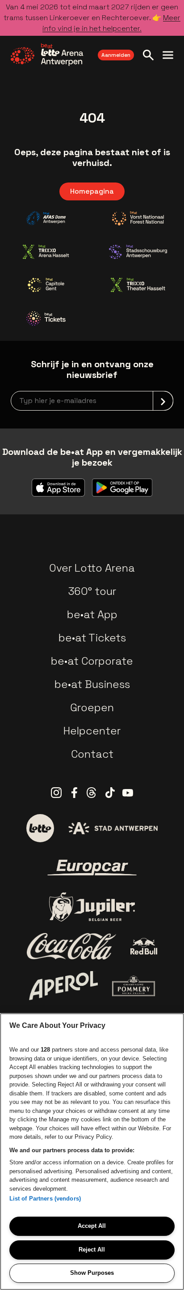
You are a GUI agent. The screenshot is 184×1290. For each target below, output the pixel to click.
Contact (92, 754)
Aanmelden (115, 55)
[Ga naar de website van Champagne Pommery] (133, 986)
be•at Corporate (92, 661)
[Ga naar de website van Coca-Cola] (71, 946)
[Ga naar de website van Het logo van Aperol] (63, 985)
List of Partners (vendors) (45, 1198)
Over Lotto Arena (92, 568)
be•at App (92, 614)
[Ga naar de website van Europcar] (92, 868)
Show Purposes (92, 1272)
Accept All (92, 1225)
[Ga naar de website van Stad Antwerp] (113, 828)
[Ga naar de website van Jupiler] (92, 906)
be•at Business (92, 684)
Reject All (92, 1249)
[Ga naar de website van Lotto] (40, 828)
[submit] (163, 401)
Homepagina (92, 191)
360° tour (92, 591)
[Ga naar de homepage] (47, 54)
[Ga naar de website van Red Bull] (144, 946)
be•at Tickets (92, 638)
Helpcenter (92, 731)
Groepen (92, 707)
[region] (92, 1151)
